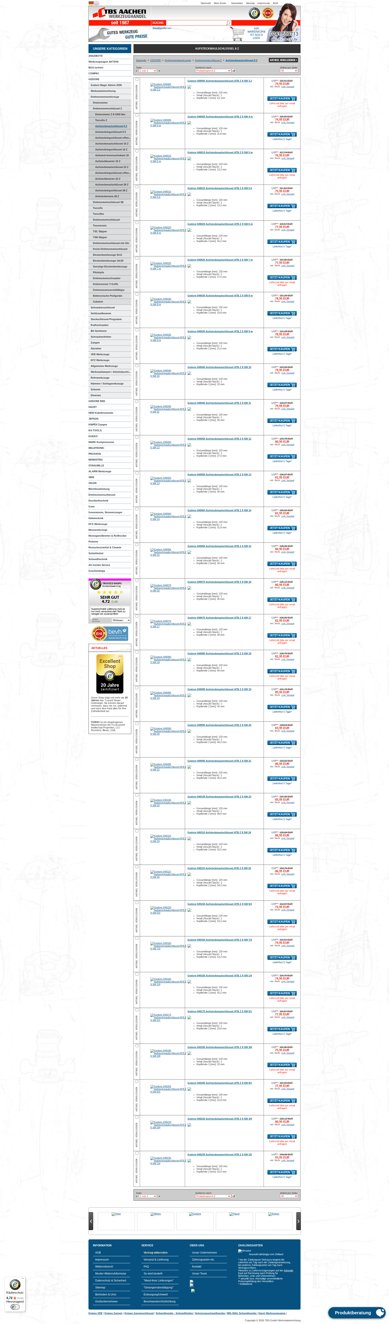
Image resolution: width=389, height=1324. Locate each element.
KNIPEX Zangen (97, 424)
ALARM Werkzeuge (99, 471)
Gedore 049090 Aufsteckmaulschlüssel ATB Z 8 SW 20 (219, 725)
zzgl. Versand (287, 87)
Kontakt (196, 1266)
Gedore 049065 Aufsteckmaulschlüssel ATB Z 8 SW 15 (219, 546)
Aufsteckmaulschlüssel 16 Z (112, 143)
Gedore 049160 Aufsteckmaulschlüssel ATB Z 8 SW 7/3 (220, 939)
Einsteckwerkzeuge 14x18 (108, 260)
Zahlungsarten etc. (203, 1259)
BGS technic (95, 67)
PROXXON (94, 453)
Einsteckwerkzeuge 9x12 (107, 254)
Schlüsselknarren (101, 313)
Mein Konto (220, 3)
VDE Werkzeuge (100, 354)
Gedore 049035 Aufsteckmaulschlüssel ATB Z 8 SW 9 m (220, 331)
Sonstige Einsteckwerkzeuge (110, 266)
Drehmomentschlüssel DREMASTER (104, 220)
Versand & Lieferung (156, 1259)
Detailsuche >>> (162, 28)
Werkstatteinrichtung (103, 91)
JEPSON (93, 418)
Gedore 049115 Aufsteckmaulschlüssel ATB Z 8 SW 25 (219, 868)
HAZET (92, 407)
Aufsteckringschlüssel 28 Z (111, 190)
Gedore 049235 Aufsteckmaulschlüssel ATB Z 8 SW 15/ (220, 1154)
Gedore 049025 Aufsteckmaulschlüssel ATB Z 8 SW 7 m (220, 259)
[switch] (15, 1307)
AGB (275, 3)
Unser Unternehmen (204, 1252)
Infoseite (288, 1270)
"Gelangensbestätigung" (158, 1287)
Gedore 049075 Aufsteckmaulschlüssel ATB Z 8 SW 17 (219, 617)
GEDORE (93, 79)
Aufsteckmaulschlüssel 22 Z (112, 167)
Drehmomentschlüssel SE (108, 202)
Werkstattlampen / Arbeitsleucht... (111, 372)
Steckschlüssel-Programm (106, 319)
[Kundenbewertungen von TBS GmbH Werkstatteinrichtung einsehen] (109, 622)
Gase (91, 506)
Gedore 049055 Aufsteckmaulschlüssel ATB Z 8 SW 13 (219, 474)
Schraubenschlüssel (103, 307)
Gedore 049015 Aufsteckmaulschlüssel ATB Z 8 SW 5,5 (220, 188)
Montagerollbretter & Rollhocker (107, 535)
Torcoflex (98, 213)
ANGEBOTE (95, 55)
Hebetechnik (95, 518)
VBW (91, 477)
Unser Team (199, 1273)
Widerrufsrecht (104, 1266)
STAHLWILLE (96, 465)
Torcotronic (100, 225)
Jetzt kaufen (280, 98)
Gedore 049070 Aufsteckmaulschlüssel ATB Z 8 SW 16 (219, 582)
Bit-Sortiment (99, 331)
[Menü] (22, 1279)
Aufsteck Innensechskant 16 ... (108, 156)
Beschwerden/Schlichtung (160, 1301)
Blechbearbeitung (99, 489)
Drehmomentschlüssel (101, 494)
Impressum (264, 3)
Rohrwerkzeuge (100, 377)
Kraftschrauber (100, 325)
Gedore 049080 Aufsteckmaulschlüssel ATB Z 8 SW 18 (219, 653)
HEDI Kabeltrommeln (100, 412)
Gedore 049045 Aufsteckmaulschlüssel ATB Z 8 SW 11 (219, 403)
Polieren (93, 541)
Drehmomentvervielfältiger (108, 290)
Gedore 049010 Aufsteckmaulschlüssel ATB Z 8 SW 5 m (220, 152)
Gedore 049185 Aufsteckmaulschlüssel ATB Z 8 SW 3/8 (220, 1047)
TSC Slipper (100, 231)
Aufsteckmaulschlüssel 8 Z (111, 126)
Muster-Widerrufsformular (110, 1273)
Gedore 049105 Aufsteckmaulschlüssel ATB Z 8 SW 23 (219, 796)
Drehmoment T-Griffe (105, 284)
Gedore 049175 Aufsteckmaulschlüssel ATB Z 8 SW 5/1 (220, 1011)
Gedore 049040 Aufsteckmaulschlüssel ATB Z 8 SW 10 (219, 367)
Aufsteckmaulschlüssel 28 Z (112, 184)
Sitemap (250, 3)
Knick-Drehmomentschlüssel (110, 249)
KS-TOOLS (95, 430)
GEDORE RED (96, 401)
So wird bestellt (153, 1273)
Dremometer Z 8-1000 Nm (110, 114)
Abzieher (96, 348)
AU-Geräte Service (99, 565)
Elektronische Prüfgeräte (107, 295)
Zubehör (98, 301)
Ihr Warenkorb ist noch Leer (256, 33)
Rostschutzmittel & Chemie (104, 547)
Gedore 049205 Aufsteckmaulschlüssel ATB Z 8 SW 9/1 (220, 1083)
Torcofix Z (101, 120)
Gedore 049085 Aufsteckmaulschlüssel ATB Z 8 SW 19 (219, 689)
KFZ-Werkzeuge (97, 524)
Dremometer (100, 102)
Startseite (206, 3)
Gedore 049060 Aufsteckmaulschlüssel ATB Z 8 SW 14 (219, 510)
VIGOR (92, 483)
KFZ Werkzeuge (100, 360)
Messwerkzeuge (97, 530)
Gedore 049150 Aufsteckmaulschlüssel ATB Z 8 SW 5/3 (220, 904)
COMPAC (93, 73)
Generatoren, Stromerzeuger (105, 512)
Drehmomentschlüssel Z (107, 108)
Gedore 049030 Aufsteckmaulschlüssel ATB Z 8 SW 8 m (220, 295)
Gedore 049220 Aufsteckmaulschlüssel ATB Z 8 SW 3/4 (220, 1118)
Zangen (95, 342)
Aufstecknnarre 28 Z (107, 196)
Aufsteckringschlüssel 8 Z (110, 132)
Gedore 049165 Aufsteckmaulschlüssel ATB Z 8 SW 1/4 (220, 975)
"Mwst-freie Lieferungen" (159, 1280)
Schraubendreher (101, 336)
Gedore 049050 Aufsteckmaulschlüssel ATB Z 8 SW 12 (219, 438)
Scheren (95, 389)
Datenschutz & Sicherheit (110, 1280)
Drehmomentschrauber (106, 278)
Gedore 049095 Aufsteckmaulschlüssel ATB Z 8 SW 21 (219, 760)
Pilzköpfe (98, 272)
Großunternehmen (106, 1301)
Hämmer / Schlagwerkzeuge (107, 383)
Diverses (96, 395)
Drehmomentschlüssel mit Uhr (111, 243)
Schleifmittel (95, 553)
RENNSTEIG (95, 459)
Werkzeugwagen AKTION (103, 61)
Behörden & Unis (105, 1294)
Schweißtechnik (97, 559)
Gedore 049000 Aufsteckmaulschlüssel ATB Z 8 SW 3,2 (220, 80)
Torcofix (98, 208)
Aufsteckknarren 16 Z (107, 161)
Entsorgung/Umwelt (156, 1294)
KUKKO (93, 436)
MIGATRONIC (96, 448)
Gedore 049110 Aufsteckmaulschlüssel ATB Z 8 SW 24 (219, 832)
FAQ (146, 1266)
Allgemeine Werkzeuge (104, 366)
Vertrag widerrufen (155, 1252)
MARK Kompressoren (101, 442)
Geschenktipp (96, 570)
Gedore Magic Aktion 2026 (106, 85)
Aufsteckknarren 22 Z (107, 178)
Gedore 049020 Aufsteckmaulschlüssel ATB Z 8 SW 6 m (220, 224)
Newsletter (237, 3)
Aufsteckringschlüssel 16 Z (111, 149)
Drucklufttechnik (98, 500)
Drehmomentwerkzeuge (105, 96)
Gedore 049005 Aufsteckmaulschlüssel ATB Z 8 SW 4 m (220, 116)
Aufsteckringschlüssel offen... (113, 137)
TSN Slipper (100, 237)
